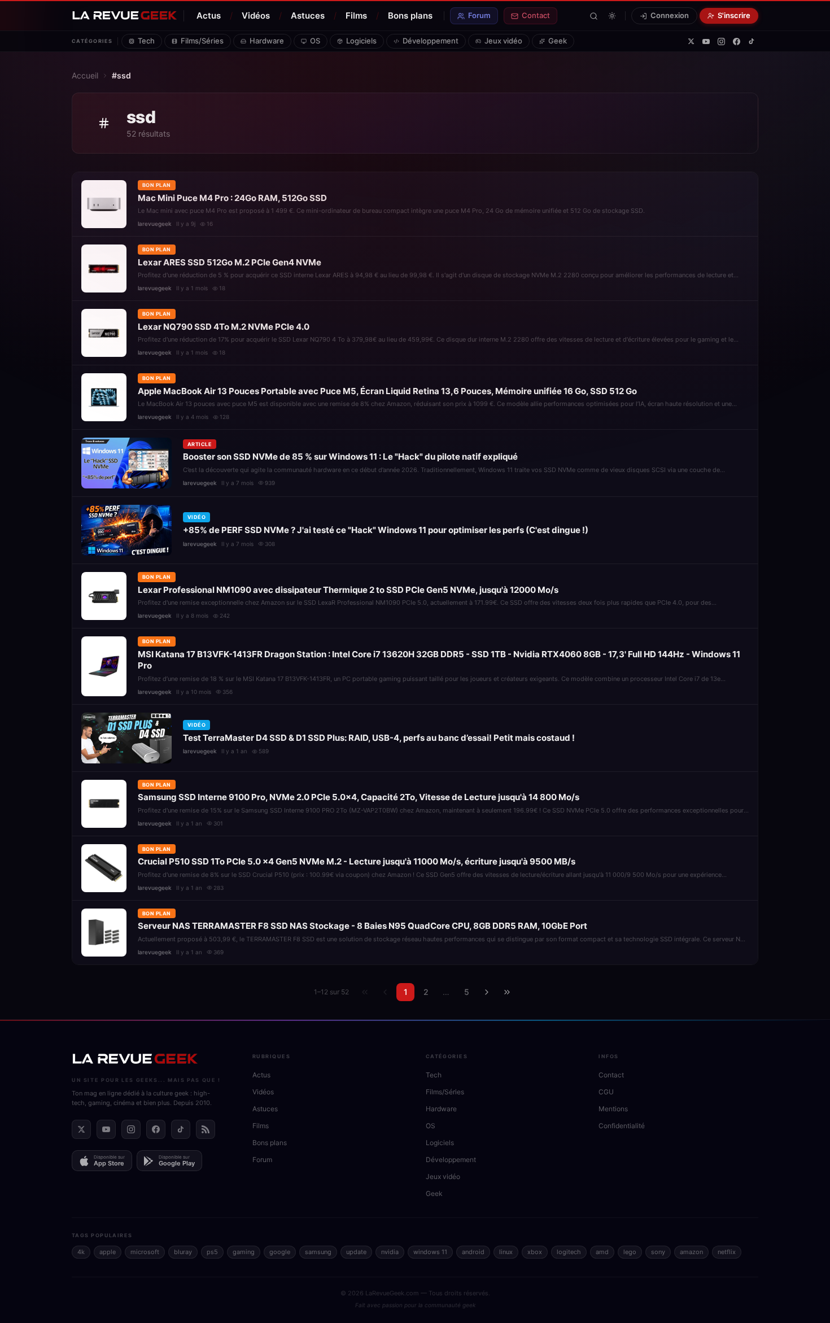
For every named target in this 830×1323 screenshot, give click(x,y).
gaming (244, 1252)
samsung (318, 1252)
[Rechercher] (593, 16)
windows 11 (430, 1252)
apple (107, 1252)
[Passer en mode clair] (612, 15)
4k (81, 1252)
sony (658, 1252)
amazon (691, 1252)
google (279, 1252)
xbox (534, 1252)
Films (356, 15)
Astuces (308, 15)
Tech (146, 40)
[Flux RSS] (205, 1129)
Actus (208, 15)
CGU (606, 1092)
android (473, 1252)
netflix (727, 1252)
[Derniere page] (507, 992)
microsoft (144, 1252)
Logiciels (361, 40)
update (356, 1252)
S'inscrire (734, 15)
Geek (557, 40)
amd (602, 1252)
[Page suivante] (487, 992)
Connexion (669, 15)
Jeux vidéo (503, 40)
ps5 (212, 1252)
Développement (430, 40)
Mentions (613, 1108)
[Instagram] (721, 41)
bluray (183, 1252)
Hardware (267, 40)
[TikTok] (751, 41)
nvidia (390, 1252)
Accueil (85, 75)
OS (315, 40)
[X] (691, 41)
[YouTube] (706, 41)
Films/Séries (202, 40)
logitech (569, 1252)
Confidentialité (622, 1125)
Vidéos (256, 15)
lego (629, 1252)
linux (506, 1252)
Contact (536, 15)
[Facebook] (736, 41)
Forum (479, 15)
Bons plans (410, 15)
